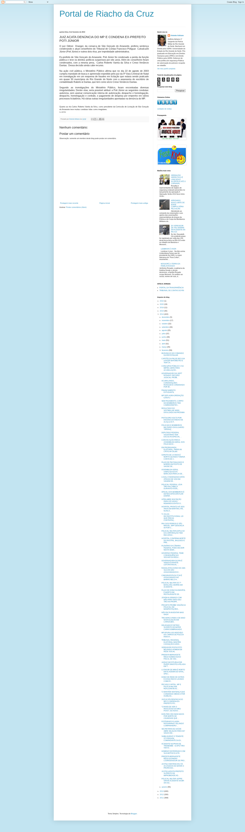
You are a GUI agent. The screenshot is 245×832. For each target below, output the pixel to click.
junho (164, 337)
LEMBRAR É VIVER (168, 249)
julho (164, 334)
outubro (165, 324)
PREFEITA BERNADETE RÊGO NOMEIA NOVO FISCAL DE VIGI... (171, 657)
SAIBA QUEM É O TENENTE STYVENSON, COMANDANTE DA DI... (172, 738)
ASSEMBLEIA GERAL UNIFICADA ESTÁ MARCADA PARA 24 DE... (172, 472)
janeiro (165, 787)
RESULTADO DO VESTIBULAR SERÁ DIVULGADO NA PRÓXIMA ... (172, 411)
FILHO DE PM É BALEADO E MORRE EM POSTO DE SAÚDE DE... (172, 464)
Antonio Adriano (177, 35)
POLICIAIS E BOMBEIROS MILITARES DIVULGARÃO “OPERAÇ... (172, 427)
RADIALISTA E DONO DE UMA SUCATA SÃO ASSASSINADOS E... (173, 570)
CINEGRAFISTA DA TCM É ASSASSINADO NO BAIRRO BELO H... (171, 577)
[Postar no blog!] (95, 119)
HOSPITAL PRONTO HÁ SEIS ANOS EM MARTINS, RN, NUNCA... (172, 509)
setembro (165, 327)
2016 (162, 308)
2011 (162, 798)
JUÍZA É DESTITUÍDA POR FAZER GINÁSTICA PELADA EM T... (173, 664)
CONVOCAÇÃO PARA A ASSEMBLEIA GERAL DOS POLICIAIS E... (173, 442)
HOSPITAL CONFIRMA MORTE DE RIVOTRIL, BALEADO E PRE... (173, 540)
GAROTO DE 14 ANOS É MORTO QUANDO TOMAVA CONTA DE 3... (173, 457)
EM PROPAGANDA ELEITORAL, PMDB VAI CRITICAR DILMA (171, 450)
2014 (162, 314)
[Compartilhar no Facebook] (100, 119)
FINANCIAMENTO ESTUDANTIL (168, 391)
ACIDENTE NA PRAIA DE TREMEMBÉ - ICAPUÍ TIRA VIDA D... (172, 746)
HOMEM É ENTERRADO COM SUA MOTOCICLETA (173, 752)
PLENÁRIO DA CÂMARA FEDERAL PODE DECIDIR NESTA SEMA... (172, 548)
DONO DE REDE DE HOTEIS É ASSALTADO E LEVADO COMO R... (172, 679)
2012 (162, 795)
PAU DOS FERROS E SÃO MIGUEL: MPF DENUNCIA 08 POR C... (172, 526)
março (164, 347)
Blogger (134, 814)
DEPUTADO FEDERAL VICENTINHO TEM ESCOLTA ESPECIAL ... (171, 435)
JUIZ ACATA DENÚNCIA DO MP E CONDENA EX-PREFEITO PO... (172, 701)
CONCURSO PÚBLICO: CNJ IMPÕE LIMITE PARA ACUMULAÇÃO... (172, 368)
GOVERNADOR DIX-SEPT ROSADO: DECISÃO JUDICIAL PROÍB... (171, 375)
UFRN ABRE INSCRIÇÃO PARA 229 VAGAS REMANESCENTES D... (171, 501)
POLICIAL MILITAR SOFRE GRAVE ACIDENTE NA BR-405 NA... (172, 781)
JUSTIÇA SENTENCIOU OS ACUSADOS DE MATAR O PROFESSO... (172, 766)
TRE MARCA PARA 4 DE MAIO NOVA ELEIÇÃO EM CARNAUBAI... (173, 620)
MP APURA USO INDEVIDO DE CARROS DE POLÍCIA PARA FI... (172, 635)
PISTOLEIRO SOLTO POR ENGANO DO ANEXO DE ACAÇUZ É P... (172, 420)
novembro (166, 320)
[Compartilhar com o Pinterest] (103, 119)
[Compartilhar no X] (97, 119)
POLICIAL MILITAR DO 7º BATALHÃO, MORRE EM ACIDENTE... (172, 585)
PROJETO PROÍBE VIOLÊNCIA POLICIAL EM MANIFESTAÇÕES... (173, 607)
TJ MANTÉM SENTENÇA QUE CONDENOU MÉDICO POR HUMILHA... (173, 694)
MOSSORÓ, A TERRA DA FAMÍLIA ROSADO (170, 265)
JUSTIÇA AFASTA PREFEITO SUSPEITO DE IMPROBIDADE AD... (172, 773)
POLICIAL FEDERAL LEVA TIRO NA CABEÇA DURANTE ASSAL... (171, 487)
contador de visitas (164, 109)
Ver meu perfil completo (166, 69)
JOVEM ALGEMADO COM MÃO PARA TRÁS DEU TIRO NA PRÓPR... (171, 600)
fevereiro (165, 350)
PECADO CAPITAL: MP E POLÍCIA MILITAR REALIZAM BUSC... (171, 686)
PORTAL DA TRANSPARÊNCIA (171, 288)
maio (164, 340)
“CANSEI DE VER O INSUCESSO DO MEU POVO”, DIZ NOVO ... (171, 709)
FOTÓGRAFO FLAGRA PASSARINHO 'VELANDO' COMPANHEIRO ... (172, 724)
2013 (162, 791)
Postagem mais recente (69, 203)
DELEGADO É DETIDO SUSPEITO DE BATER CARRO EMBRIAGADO (171, 627)
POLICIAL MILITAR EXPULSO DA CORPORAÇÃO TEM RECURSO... (173, 533)
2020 (162, 304)
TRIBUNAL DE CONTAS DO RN (171, 290)
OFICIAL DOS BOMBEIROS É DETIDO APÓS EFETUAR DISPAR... (172, 494)
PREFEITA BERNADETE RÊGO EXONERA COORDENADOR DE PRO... (173, 758)
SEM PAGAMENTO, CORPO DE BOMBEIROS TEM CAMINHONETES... (172, 403)
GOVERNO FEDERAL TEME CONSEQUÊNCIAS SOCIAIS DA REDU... (172, 555)
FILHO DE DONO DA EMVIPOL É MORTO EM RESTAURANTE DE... (173, 592)
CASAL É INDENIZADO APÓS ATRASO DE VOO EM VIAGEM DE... (173, 479)
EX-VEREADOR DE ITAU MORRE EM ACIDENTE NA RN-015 (178, 229)
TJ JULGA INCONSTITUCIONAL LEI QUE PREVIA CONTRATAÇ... (172, 517)
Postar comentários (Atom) (76, 207)
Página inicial (104, 203)
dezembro (166, 317)
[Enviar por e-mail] (92, 119)
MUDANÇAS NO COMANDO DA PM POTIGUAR (172, 354)
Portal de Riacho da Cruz (106, 13)
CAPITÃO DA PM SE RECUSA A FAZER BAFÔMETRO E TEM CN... (173, 361)
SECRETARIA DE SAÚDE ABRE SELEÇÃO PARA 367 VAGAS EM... (173, 731)
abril (164, 344)
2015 (162, 311)
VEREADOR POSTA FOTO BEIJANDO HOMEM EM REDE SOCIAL (171, 649)
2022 (162, 301)
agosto (164, 330)
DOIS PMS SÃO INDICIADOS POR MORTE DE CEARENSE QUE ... (172, 716)
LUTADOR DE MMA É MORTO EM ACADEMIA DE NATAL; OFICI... (173, 672)
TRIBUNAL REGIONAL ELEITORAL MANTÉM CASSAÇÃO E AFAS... (171, 642)
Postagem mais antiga (139, 203)
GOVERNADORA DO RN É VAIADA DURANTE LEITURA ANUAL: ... (171, 563)
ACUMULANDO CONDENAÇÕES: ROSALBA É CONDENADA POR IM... (172, 384)
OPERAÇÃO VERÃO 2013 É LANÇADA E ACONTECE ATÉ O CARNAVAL (178, 179)
